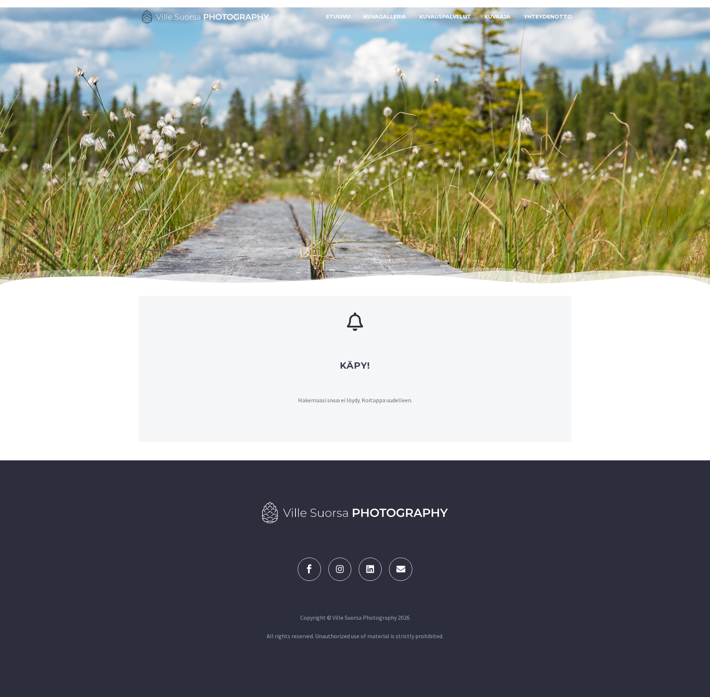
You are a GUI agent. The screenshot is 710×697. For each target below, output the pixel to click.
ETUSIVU (338, 16)
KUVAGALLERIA (385, 16)
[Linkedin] (370, 569)
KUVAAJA (497, 16)
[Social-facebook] (309, 569)
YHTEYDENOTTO (548, 16)
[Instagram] (339, 569)
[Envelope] (400, 569)
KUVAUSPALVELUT (445, 16)
